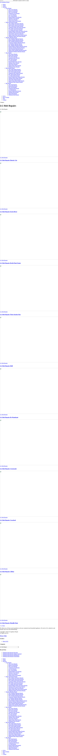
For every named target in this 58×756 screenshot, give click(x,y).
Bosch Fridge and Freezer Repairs (16, 679)
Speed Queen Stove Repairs (14, 719)
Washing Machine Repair (11, 691)
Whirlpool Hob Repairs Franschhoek (11, 656)
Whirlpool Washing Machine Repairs (16, 705)
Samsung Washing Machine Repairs (16, 702)
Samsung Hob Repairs (13, 746)
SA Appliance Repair (4, 2)
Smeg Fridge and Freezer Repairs (15, 688)
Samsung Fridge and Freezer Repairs (16, 686)
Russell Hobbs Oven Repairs (14, 671)
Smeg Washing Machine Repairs (15, 703)
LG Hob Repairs (3, 157)
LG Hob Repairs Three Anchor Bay (10, 314)
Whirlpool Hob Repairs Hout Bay (10, 652)
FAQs (4, 750)
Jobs (4, 753)
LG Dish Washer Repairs (14, 730)
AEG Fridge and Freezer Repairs (15, 677)
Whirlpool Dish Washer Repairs (15, 736)
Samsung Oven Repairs (13, 672)
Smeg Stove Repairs (13, 718)
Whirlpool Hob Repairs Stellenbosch (11, 655)
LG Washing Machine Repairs (15, 698)
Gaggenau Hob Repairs (13, 742)
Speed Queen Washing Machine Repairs (17, 704)
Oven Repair (8, 662)
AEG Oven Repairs (12, 663)
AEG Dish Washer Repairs (14, 723)
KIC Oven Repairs (12, 670)
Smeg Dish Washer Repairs (14, 733)
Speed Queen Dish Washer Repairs (16, 735)
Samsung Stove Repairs (13, 717)
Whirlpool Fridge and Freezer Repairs (16, 690)
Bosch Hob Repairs (12, 740)
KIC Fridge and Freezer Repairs (15, 683)
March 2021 (5, 641)
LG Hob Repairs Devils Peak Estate (10, 263)
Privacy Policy (3, 635)
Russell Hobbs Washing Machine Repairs (17, 700)
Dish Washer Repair (10, 722)
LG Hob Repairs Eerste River (8, 211)
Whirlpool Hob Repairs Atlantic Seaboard (12, 653)
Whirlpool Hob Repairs (13, 749)
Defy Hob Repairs (12, 741)
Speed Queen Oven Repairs (14, 675)
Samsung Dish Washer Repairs (15, 732)
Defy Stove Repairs (12, 711)
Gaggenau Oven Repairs (14, 667)
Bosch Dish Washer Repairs (14, 725)
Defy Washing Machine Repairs (15, 695)
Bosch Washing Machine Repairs (15, 694)
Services (5, 661)
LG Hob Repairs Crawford (8, 520)
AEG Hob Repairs (12, 739)
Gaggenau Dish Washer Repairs (15, 727)
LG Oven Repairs (12, 669)
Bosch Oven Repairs (13, 665)
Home (4, 658)
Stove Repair (8, 707)
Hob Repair (8, 737)
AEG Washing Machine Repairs (15, 693)
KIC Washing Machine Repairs (15, 699)
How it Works (6, 751)
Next (4, 625)
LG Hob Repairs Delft (6, 366)
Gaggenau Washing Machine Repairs (16, 697)
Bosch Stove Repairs (13, 709)
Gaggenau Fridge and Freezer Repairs (16, 681)
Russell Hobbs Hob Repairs (14, 745)
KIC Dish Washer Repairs (14, 728)
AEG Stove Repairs (12, 708)
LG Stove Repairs (12, 714)
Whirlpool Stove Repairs (14, 721)
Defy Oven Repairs (12, 666)
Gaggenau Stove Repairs (14, 712)
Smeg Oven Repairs (12, 674)
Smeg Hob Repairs (12, 747)
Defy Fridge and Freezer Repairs (15, 680)
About (4, 660)
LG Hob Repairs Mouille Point (9, 623)
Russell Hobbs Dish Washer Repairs (16, 731)
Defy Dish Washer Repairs (14, 726)
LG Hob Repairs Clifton (7, 571)
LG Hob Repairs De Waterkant (9, 417)
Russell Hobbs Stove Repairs (15, 716)
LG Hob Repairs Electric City (8, 160)
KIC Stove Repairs (12, 713)
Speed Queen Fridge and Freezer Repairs (17, 689)
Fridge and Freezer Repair (11, 676)
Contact (4, 754)
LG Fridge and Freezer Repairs (15, 684)
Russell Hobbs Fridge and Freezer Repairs (17, 685)
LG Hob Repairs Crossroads (8, 468)
